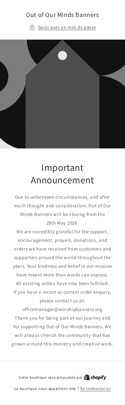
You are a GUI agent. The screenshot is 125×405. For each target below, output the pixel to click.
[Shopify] (95, 377)
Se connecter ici (95, 388)
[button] (62, 27)
